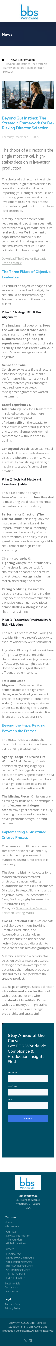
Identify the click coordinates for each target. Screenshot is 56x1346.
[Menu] (5, 12)
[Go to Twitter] (26, 1341)
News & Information (23, 60)
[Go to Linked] (30, 1341)
